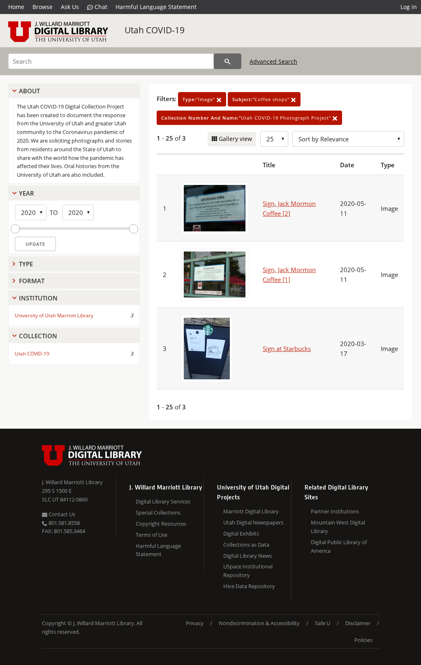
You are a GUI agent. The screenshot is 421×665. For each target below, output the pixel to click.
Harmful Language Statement (156, 7)
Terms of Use (151, 534)
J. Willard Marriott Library (72, 482)
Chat (100, 7)
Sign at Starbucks (287, 348)
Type (26, 264)
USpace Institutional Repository (248, 571)
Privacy (195, 623)
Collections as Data (246, 544)
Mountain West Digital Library (338, 527)
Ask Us (70, 7)
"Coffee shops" (261, 99)
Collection (38, 336)
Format (31, 281)
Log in (408, 7)
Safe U (322, 623)
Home (16, 7)
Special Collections (158, 512)
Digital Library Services (163, 501)
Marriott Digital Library (251, 511)
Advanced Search (273, 61)
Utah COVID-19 (155, 30)
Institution (38, 298)
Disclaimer (357, 623)
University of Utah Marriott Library (54, 315)
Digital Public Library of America (339, 546)
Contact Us (61, 514)
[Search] (227, 61)
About (29, 91)
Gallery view (234, 139)
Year (26, 193)
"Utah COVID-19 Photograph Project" (247, 118)
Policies (363, 640)
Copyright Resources (161, 523)
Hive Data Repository (249, 586)
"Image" (200, 99)
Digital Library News (247, 555)
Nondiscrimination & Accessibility (259, 623)
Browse (42, 7)
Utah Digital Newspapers (253, 522)
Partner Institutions (335, 511)
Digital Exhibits (241, 533)
